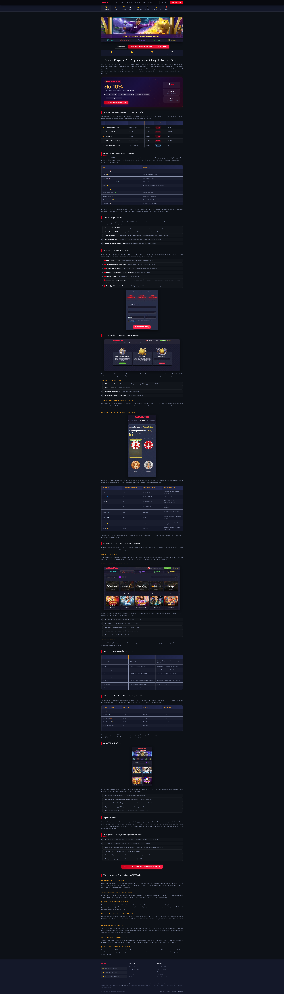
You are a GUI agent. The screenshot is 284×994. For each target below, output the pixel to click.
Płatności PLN (147, 2)
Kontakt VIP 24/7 (161, 966)
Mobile (147, 8)
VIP (122, 2)
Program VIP (106, 8)
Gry (117, 2)
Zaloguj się (164, 2)
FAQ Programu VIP (162, 969)
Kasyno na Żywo (133, 971)
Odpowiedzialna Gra (162, 971)
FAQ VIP (167, 8)
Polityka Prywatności (162, 976)
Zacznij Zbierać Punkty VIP (116, 102)
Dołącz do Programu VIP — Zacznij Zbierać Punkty (149, 46)
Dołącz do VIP (176, 2)
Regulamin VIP (161, 974)
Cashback (129, 2)
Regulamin (162, 991)
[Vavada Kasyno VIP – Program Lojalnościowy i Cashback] (105, 2)
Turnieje (137, 2)
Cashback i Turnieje (134, 969)
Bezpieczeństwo (156, 8)
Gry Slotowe (132, 976)
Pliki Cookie (180, 991)
